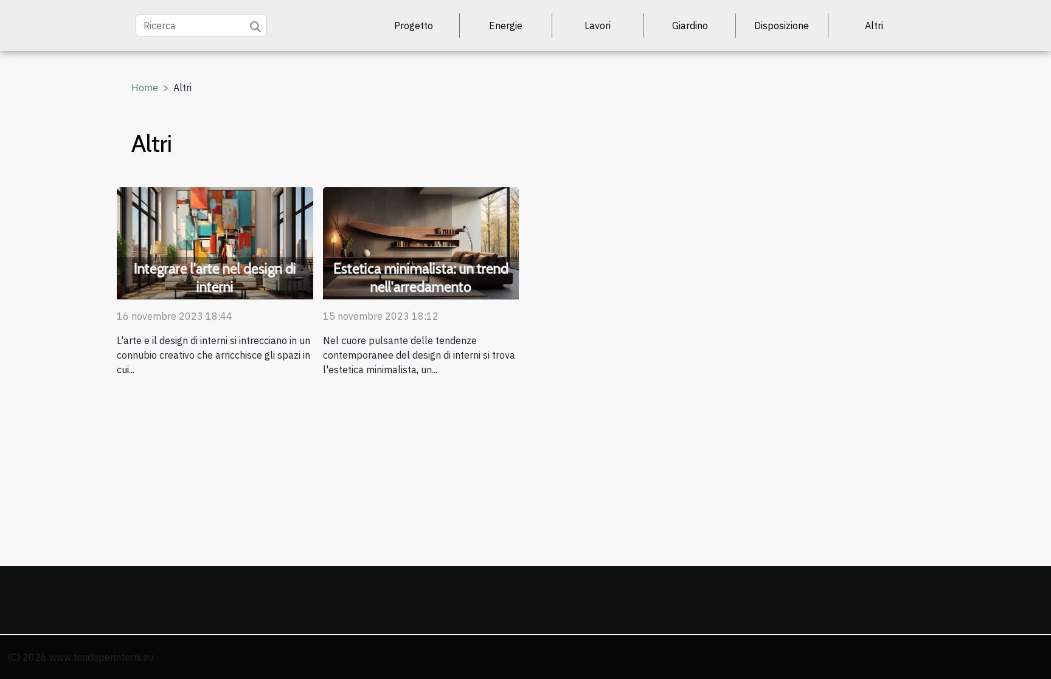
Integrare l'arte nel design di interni (215, 277)
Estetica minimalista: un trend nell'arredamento (420, 277)
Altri (874, 25)
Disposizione (781, 25)
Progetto (413, 25)
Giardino (690, 25)
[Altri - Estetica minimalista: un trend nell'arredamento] (421, 242)
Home (144, 87)
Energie (505, 25)
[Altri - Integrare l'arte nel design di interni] (215, 242)
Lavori (597, 25)
